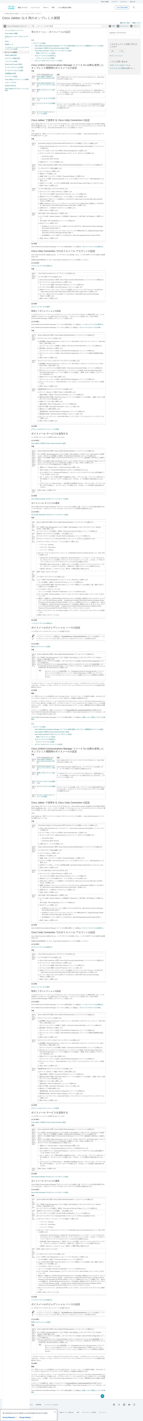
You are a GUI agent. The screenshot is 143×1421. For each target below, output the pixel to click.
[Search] (33, 26)
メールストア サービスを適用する (92, 324)
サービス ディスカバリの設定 (14, 70)
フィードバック (116, 56)
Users (7, 41)
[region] (28, 1415)
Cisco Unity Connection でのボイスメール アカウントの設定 (53, 50)
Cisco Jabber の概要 (11, 33)
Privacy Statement (9, 1417)
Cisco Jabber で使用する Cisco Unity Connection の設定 (52, 48)
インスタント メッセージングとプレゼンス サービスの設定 (17, 48)
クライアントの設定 (11, 76)
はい (112, 51)
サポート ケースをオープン (119, 65)
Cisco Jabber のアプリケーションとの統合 (17, 89)
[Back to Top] (102, 1396)
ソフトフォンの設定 (11, 61)
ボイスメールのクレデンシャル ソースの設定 (48, 60)
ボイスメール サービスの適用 (45, 58)
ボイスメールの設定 (11, 52)
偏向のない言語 (125, 23)
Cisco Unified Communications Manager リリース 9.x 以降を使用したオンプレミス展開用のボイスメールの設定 (69, 45)
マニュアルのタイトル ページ (14, 30)
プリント (136, 26)
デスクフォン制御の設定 (12, 58)
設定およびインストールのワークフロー (16, 37)
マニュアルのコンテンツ (16, 26)
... (2, 13)
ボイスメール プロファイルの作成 (89, 327)
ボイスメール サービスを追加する (45, 55)
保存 (113, 26)
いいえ (121, 51)
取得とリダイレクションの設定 (45, 53)
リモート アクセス (10, 82)
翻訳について (137, 23)
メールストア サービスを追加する (41, 623)
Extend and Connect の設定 (13, 64)
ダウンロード (124, 26)
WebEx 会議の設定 (11, 55)
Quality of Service (10, 85)
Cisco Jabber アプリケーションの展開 (17, 79)
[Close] (55, 1412)
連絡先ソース (9, 44)
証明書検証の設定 (10, 73)
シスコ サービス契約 (117, 68)
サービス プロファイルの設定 (14, 67)
